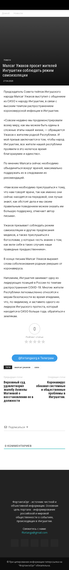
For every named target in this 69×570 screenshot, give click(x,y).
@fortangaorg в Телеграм (36, 358)
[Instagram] (24, 543)
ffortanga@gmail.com (34, 532)
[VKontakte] (44, 543)
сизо (36, 367)
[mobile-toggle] (6, 5)
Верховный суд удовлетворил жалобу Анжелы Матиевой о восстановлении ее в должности (18, 391)
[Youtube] (54, 543)
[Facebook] (14, 543)
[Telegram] (34, 543)
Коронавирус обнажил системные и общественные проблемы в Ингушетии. (50, 389)
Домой (6, 13)
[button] (64, 5)
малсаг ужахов (22, 367)
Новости (18, 13)
